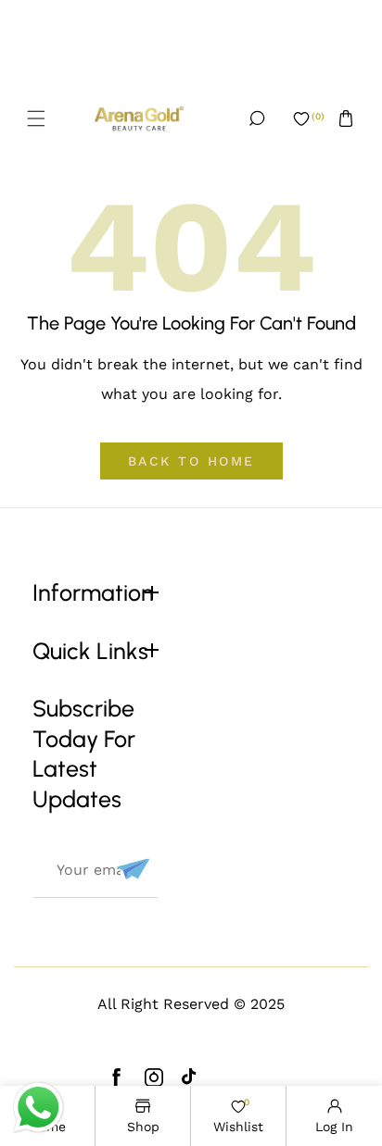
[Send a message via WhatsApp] (38, 1107)
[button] (36, 118)
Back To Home (191, 461)
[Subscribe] (130, 869)
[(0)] (301, 118)
